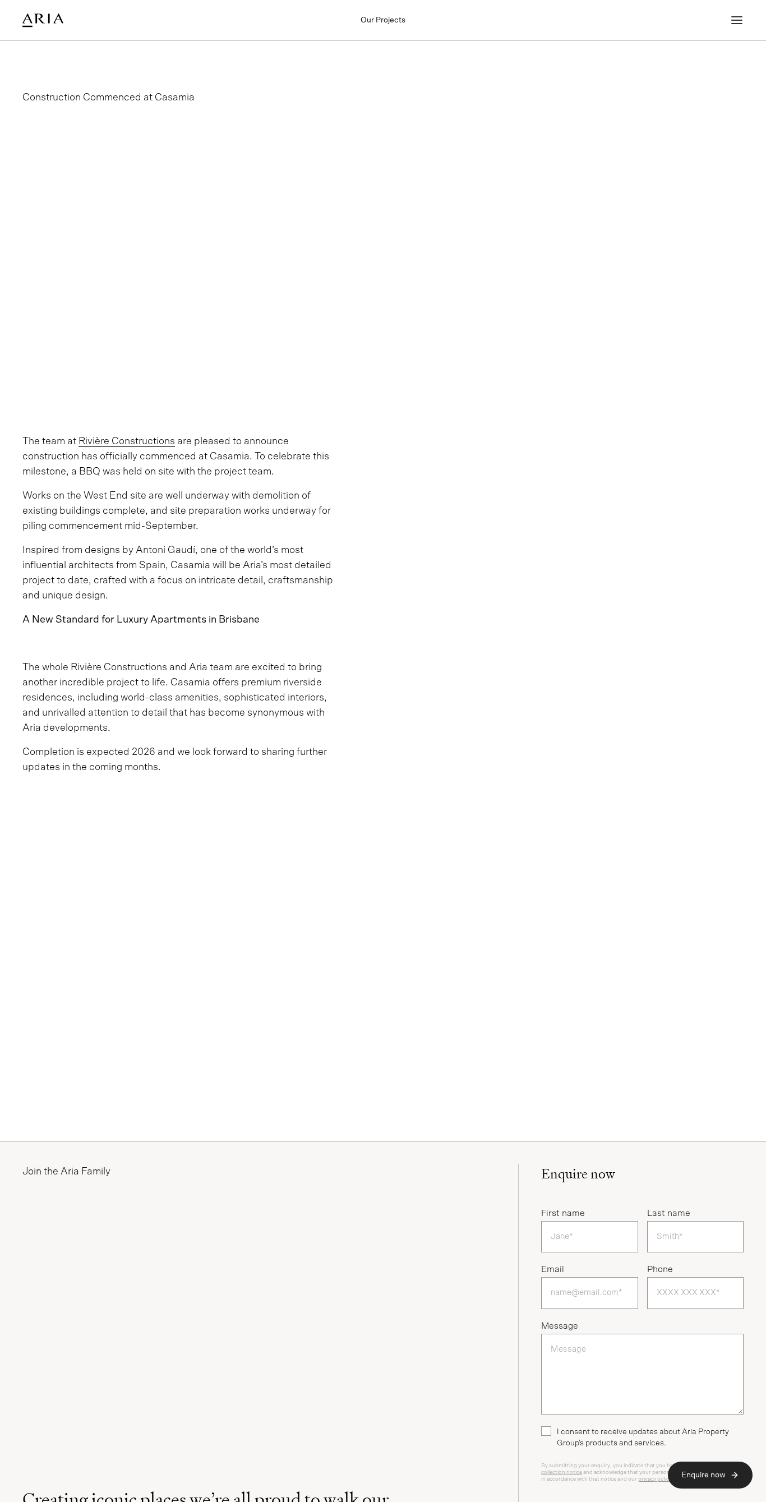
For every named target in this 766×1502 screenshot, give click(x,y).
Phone (660, 1269)
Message (559, 1325)
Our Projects (383, 20)
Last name (668, 1213)
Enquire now (703, 1475)
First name (563, 1213)
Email (552, 1269)
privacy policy (655, 1479)
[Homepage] (74, 20)
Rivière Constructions (127, 441)
